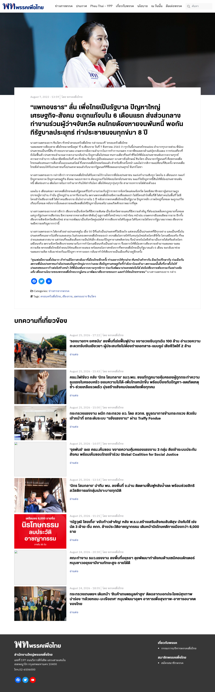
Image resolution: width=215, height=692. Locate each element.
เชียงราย (67, 296)
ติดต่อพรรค (174, 6)
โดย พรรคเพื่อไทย (72, 97)
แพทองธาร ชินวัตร (85, 296)
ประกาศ (81, 6)
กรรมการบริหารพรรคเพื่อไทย (179, 648)
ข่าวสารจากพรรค (59, 291)
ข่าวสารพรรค (64, 6)
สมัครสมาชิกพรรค (172, 663)
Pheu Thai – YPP (101, 6)
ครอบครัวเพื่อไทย (50, 296)
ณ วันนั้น (156, 6)
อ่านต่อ (74, 355)
